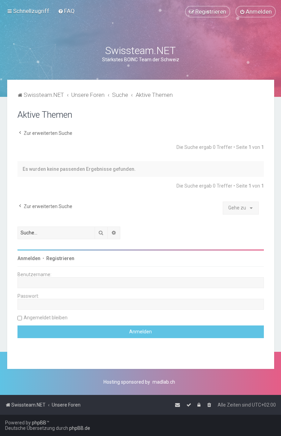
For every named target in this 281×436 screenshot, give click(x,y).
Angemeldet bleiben (46, 317)
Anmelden (28, 258)
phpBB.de (79, 428)
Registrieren (60, 258)
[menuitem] (66, 11)
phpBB (39, 422)
